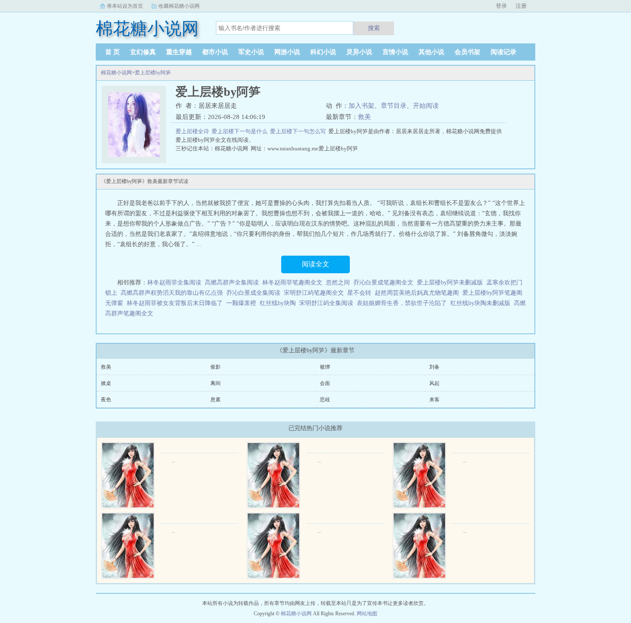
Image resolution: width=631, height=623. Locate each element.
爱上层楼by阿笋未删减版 (450, 282)
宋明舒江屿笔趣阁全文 (314, 293)
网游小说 (287, 52)
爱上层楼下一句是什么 (241, 131)
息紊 (215, 400)
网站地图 (367, 614)
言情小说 (395, 52)
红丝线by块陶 (278, 303)
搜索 (374, 27)
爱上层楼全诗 (194, 131)
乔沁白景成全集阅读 (253, 293)
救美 (364, 116)
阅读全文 (315, 264)
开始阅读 (426, 105)
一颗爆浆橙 (241, 303)
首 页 (112, 52)
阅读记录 (503, 52)
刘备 (434, 367)
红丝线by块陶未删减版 (480, 303)
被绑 (325, 367)
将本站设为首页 (125, 6)
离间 (215, 383)
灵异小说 (359, 52)
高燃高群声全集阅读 (232, 282)
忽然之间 (338, 282)
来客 (434, 400)
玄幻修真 (143, 52)
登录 (501, 6)
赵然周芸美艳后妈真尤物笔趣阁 (417, 293)
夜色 (106, 400)
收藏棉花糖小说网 (179, 6)
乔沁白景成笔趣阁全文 (383, 282)
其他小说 (431, 52)
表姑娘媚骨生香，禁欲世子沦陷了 (402, 303)
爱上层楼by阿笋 (153, 73)
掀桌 (106, 383)
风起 (434, 383)
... (173, 461)
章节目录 (394, 105)
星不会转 (359, 293)
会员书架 (467, 52)
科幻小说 (323, 52)
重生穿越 (179, 52)
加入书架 (361, 105)
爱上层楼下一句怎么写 (299, 131)
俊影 (215, 367)
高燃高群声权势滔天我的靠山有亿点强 (172, 293)
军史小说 (251, 52)
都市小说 (215, 52)
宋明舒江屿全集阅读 (326, 303)
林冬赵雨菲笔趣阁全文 (292, 282)
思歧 (325, 400)
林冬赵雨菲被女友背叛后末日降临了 (175, 303)
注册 (521, 6)
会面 (325, 383)
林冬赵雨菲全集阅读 (174, 282)
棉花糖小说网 (116, 73)
